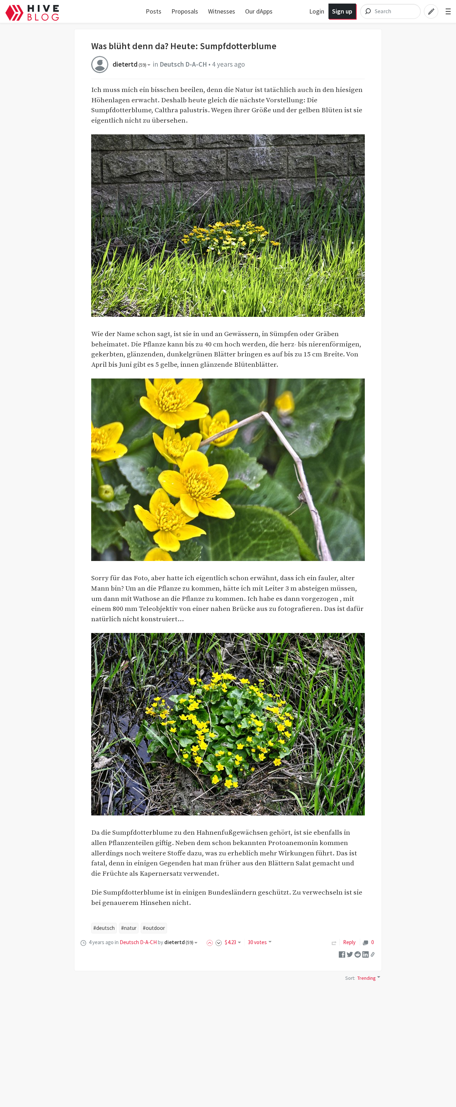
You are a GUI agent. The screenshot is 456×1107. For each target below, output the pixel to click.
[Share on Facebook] (342, 954)
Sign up (342, 11)
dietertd (129, 64)
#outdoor (154, 928)
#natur (128, 928)
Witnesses (221, 11)
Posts (153, 11)
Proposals (184, 11)
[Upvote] (211, 942)
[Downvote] (219, 942)
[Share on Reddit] (357, 954)
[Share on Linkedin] (365, 954)
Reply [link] (349, 942)
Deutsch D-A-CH (183, 64)
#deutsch (104, 928)
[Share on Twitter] (350, 954)
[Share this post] (372, 954)
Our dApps (259, 11)
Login (316, 11)
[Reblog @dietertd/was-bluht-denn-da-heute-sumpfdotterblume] (334, 942)
